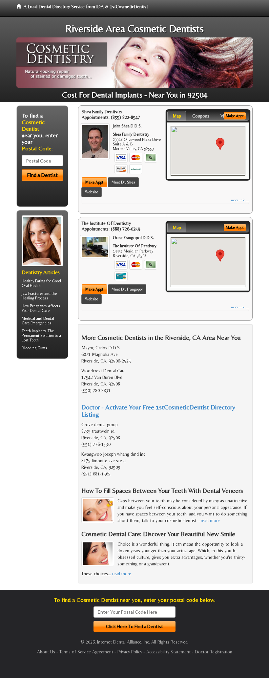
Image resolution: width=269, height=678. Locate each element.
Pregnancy (38, 306)
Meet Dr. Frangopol (127, 289)
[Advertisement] (50, 414)
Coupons (200, 116)
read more (210, 520)
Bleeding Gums (34, 348)
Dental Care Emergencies (38, 320)
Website (91, 192)
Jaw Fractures (32, 293)
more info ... (240, 200)
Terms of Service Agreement (86, 651)
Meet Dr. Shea (123, 182)
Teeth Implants (34, 331)
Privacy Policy (129, 651)
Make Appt (94, 182)
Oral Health (31, 285)
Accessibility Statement (168, 651)
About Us (46, 651)
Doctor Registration (213, 651)
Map (177, 116)
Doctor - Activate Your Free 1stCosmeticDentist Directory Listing (158, 410)
